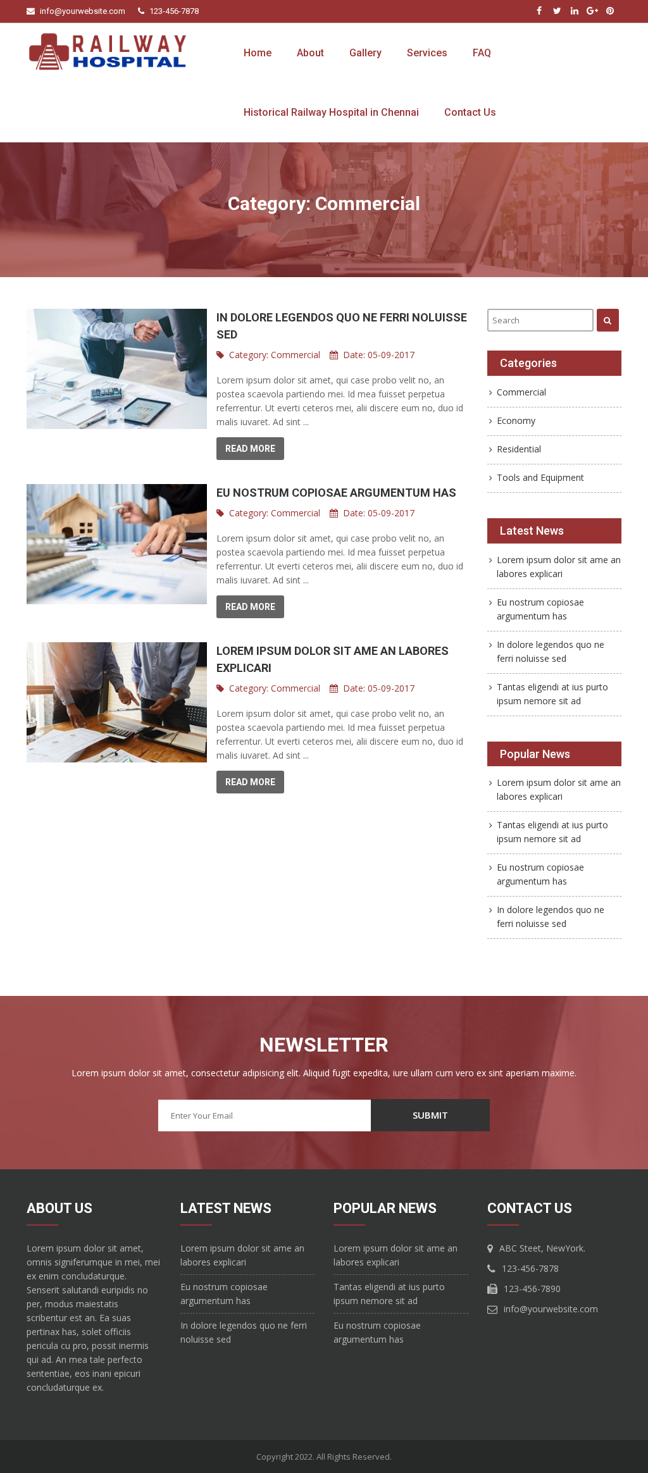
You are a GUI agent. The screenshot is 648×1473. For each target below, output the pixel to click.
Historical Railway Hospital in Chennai (331, 112)
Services (427, 53)
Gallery (365, 53)
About (310, 53)
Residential (519, 449)
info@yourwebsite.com (82, 11)
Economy (516, 420)
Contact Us (470, 112)
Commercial (295, 355)
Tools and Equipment (540, 477)
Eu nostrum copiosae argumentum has (336, 492)
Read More (250, 449)
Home (257, 53)
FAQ (482, 53)
